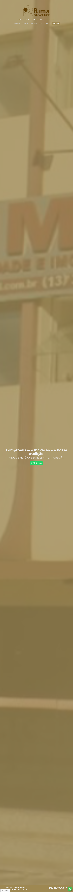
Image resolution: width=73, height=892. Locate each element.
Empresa (17, 24)
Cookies (5, 890)
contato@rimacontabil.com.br (46, 20)
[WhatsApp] (70, 889)
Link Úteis (33, 24)
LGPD (41, 24)
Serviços (25, 24)
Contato (48, 24)
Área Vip (56, 23)
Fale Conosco (37, 463)
